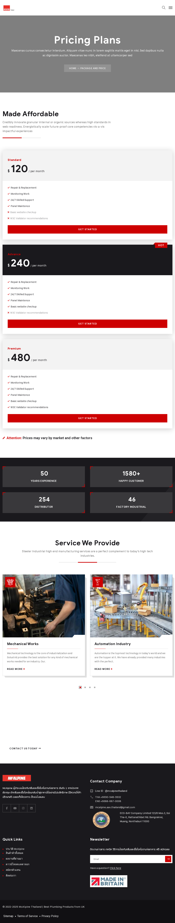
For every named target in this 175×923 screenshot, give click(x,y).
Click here (115, 868)
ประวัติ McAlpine (15, 848)
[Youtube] (15, 808)
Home (72, 68)
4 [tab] (94, 687)
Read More (15, 669)
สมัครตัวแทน (13, 869)
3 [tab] (90, 687)
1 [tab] (80, 687)
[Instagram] (23, 808)
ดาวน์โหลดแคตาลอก (17, 864)
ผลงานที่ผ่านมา (14, 858)
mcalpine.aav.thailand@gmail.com (115, 807)
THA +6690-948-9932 (108, 797)
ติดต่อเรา (11, 875)
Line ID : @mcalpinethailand (111, 790)
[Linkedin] (31, 808)
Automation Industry (113, 644)
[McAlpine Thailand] (9, 8)
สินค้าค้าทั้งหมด (14, 853)
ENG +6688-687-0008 (108, 801)
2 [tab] (85, 687)
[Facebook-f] (7, 808)
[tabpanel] (44, 627)
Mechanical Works (22, 644)
